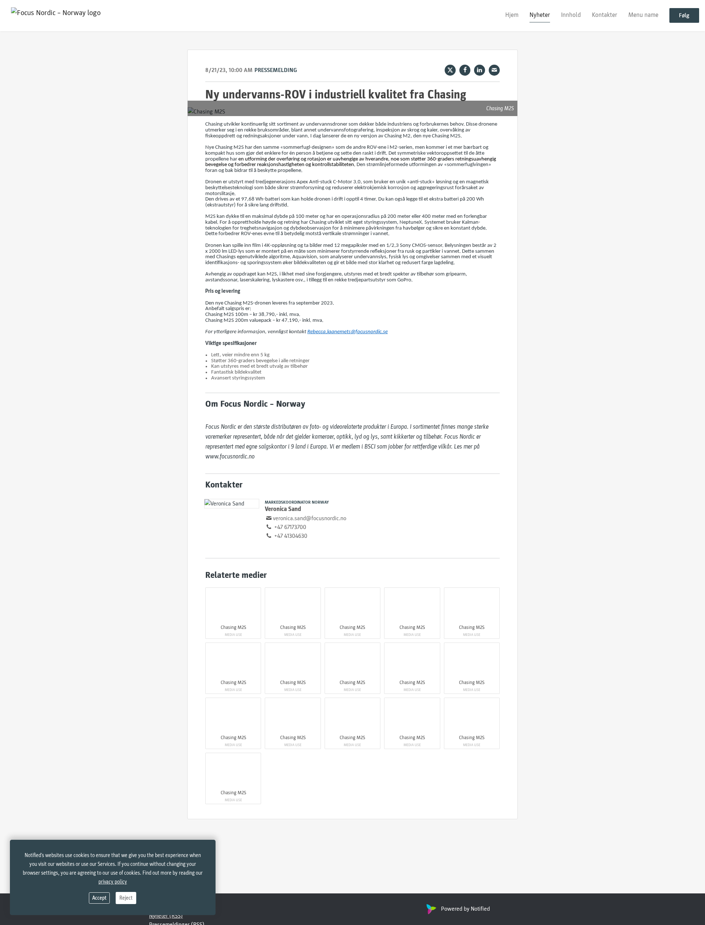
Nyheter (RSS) (166, 915)
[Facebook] (464, 70)
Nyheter (539, 15)
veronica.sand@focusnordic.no (309, 518)
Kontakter (604, 15)
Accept (99, 898)
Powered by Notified (465, 909)
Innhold (571, 15)
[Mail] (494, 70)
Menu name (643, 15)
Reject (126, 898)
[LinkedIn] (479, 70)
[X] (450, 70)
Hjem (511, 15)
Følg (684, 15)
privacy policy (112, 882)
